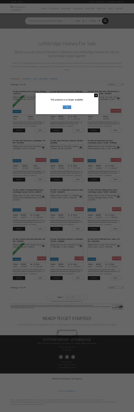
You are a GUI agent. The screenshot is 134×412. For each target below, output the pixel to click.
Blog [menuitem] (110, 8)
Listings (53, 8)
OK (67, 107)
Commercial (26, 79)
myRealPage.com (70, 391)
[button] (61, 357)
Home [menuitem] (43, 8)
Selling (76, 8)
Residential (53, 79)
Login (20, 2)
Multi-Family (43, 79)
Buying (65, 8)
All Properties (15, 79)
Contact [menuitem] (119, 8)
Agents (89, 8)
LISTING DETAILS (19, 130)
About (100, 8)
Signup (13, 2)
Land (34, 79)
